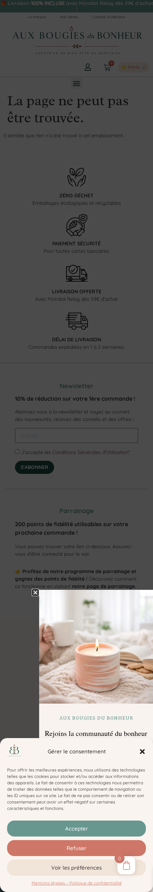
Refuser (76, 848)
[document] (76, 446)
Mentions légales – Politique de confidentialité (77, 883)
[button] (142, 751)
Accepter (76, 828)
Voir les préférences (76, 867)
